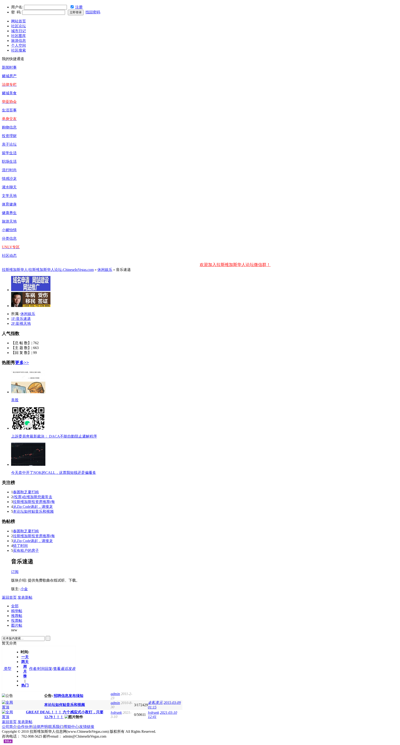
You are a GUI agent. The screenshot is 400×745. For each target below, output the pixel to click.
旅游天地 (9, 221)
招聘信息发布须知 (68, 696)
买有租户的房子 (26, 550)
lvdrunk (116, 712)
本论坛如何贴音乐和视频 (33, 511)
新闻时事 (9, 67)
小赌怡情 (9, 230)
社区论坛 (18, 26)
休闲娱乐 (104, 270)
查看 (57, 669)
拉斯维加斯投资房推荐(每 (34, 502)
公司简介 (9, 727)
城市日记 (18, 31)
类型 (7, 669)
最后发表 (68, 669)
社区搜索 (18, 50)
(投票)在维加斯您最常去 (32, 497)
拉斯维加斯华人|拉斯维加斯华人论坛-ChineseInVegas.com (48, 270)
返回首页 (9, 597)
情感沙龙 (9, 179)
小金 (24, 589)
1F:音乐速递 (21, 319)
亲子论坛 (9, 144)
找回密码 (92, 12)
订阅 (15, 572)
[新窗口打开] (9, 707)
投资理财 (9, 136)
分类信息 (9, 238)
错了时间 (20, 546)
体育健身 (9, 204)
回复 (48, 669)
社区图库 (18, 36)
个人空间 (18, 45)
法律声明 (40, 727)
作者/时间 (37, 669)
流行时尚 (9, 170)
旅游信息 (18, 41)
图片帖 (16, 625)
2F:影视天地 (21, 323)
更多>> (22, 362)
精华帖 (16, 611)
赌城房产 (9, 76)
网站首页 (18, 21)
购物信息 (9, 127)
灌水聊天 (9, 187)
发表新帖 (25, 597)
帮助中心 (71, 727)
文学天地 (9, 196)
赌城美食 (9, 93)
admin (115, 694)
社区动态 (9, 256)
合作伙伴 (24, 727)
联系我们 (55, 727)
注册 (79, 7)
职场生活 (9, 161)
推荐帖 (16, 616)
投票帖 (16, 620)
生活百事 (9, 110)
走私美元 (155, 703)
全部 (15, 606)
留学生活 (9, 153)
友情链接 (86, 727)
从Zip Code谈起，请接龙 (33, 507)
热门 (25, 685)
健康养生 (9, 213)
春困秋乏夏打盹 (26, 492)
